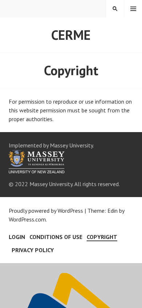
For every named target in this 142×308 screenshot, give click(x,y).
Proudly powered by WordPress (46, 210)
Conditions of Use (55, 236)
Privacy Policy (33, 250)
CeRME (71, 34)
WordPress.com (27, 219)
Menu (133, 8)
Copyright (102, 236)
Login (17, 236)
